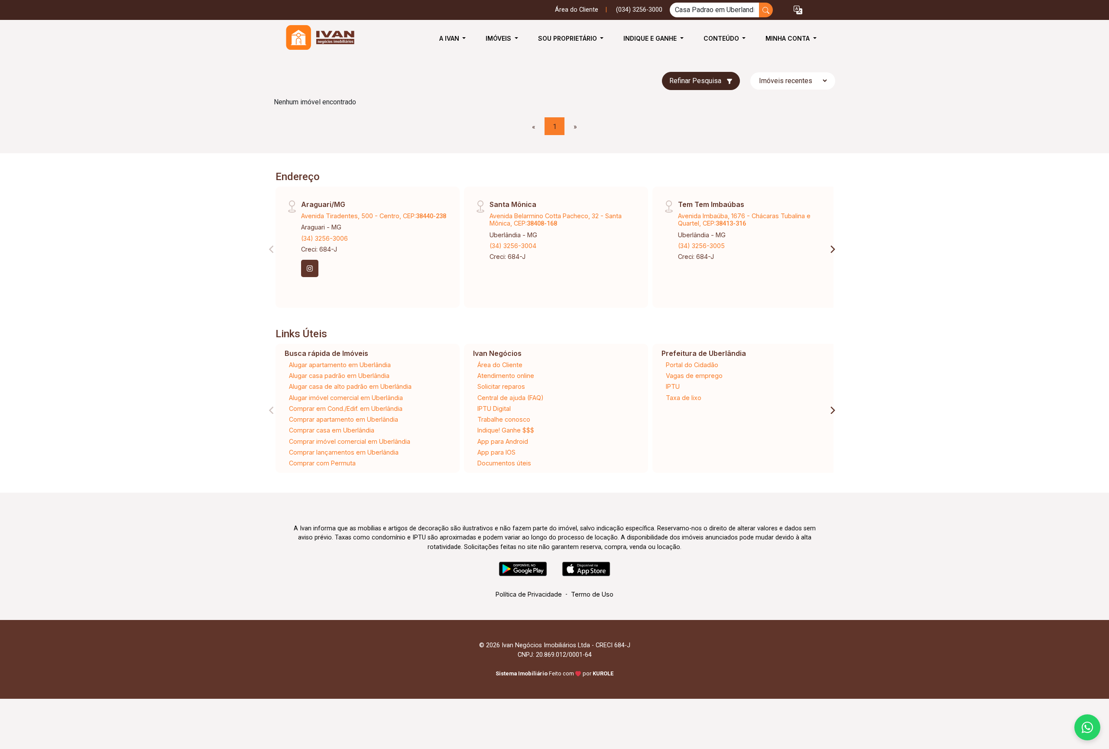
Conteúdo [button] (722, 38)
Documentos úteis (504, 463)
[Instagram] (309, 268)
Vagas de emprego (694, 375)
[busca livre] (766, 10)
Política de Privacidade (529, 594)
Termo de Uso (592, 594)
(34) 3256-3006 (324, 238)
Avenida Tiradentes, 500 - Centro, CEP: (373, 216)
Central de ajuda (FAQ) (510, 397)
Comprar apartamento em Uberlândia (343, 419)
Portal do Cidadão (692, 364)
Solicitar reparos (501, 386)
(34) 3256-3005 (701, 245)
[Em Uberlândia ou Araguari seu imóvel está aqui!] (317, 38)
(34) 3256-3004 (513, 245)
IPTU (673, 386)
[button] (798, 10)
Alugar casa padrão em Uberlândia (339, 375)
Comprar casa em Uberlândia (331, 430)
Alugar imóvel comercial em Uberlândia (346, 397)
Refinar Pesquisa (696, 81)
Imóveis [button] (499, 38)
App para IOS (496, 452)
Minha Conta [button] (788, 38)
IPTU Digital (494, 408)
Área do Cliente (576, 9)
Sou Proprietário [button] (568, 38)
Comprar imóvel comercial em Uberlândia (349, 441)
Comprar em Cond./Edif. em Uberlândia (345, 408)
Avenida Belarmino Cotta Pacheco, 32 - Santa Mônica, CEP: (556, 219)
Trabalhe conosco (503, 419)
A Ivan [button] (450, 38)
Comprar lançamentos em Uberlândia (344, 452)
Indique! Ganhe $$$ (505, 430)
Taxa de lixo (683, 397)
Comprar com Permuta (322, 463)
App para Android (502, 441)
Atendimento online (505, 375)
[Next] (832, 249)
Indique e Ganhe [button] (650, 38)
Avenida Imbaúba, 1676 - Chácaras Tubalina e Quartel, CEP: (744, 219)
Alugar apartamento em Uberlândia (340, 364)
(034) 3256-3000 (639, 9)
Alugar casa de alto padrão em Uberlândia (350, 386)
